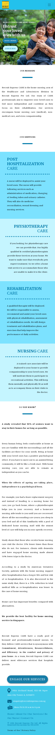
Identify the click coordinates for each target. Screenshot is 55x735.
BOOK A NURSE (10, 41)
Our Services (35, 714)
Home (10, 714)
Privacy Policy (29, 730)
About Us (21, 714)
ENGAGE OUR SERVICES (27, 679)
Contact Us (27, 718)
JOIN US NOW (10, 49)
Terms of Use (13, 730)
